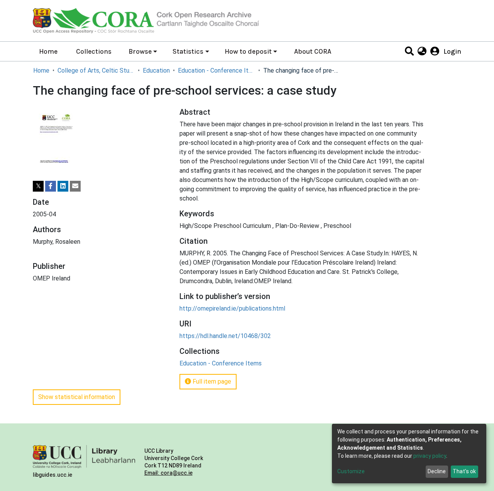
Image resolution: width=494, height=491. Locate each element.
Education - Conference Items (216, 70)
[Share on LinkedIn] (63, 186)
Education (156, 70)
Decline (437, 471)
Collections (94, 51)
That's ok (464, 471)
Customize (351, 471)
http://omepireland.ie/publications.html (232, 308)
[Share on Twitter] (38, 186)
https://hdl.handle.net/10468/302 (225, 336)
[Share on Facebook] (50, 186)
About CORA (312, 51)
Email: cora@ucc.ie (168, 473)
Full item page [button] (211, 381)
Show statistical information (76, 397)
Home (48, 51)
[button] (421, 51)
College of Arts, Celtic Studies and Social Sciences (96, 70)
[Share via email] (75, 186)
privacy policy (429, 456)
